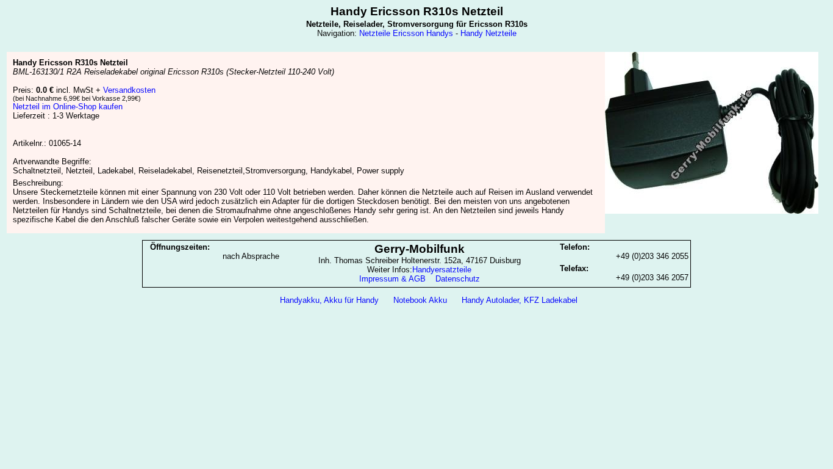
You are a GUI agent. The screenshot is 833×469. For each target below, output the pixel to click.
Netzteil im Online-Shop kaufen (68, 106)
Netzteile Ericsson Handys (406, 33)
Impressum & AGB (392, 278)
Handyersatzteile (441, 269)
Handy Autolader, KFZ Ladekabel (519, 300)
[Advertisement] (416, 340)
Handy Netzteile (488, 33)
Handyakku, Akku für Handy (329, 300)
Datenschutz (457, 278)
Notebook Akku (420, 300)
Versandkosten (129, 90)
